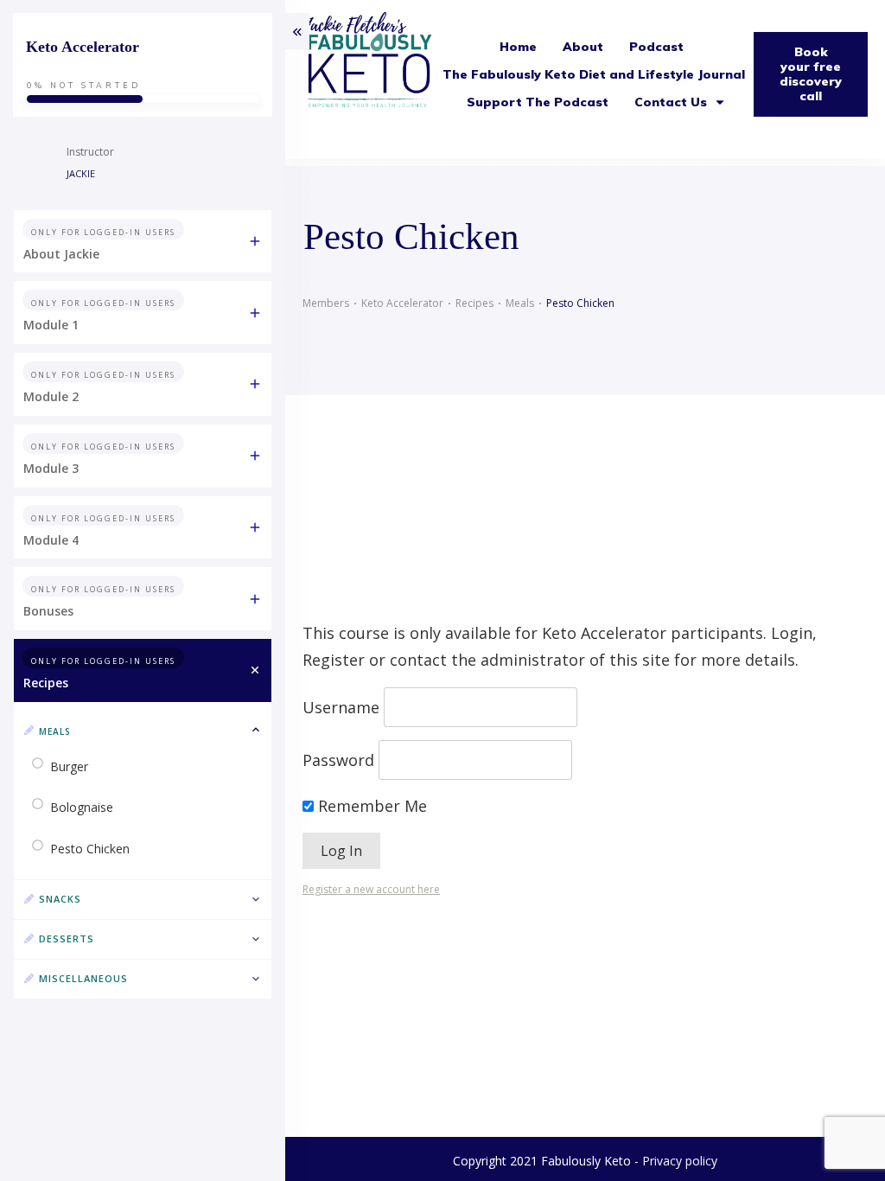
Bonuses (48, 611)
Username (340, 707)
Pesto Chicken (90, 848)
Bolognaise (81, 807)
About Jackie (61, 254)
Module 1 (51, 324)
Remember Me (370, 805)
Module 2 (51, 396)
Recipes (45, 682)
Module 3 (51, 468)
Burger (69, 766)
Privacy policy (679, 1160)
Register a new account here (371, 889)
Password (338, 760)
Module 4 (51, 540)
